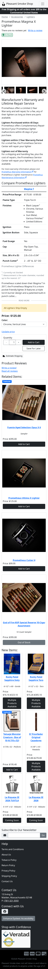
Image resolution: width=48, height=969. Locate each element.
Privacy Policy (8, 870)
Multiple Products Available (12, 703)
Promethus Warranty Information (17, 171)
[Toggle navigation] (42, 4)
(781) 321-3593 (11, 900)
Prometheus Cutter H (24, 560)
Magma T (29, 188)
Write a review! (9, 367)
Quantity (7, 337)
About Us (6, 854)
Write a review (35, 30)
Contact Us (7, 881)
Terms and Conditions (13, 849)
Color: (5, 320)
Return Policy (8, 865)
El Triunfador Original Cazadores (36, 737)
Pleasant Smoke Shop (19, 3)
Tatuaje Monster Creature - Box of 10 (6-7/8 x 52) (12, 737)
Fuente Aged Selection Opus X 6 (24, 427)
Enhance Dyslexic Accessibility (18, 918)
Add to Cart (24, 444)
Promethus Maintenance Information (22, 176)
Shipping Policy (9, 876)
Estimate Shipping (13, 356)
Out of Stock (24, 642)
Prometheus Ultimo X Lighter (24, 498)
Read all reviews (10, 371)
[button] (4, 91)
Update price (8, 331)
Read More (24, 300)
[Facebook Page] (24, 911)
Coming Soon (12, 820)
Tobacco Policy (9, 859)
